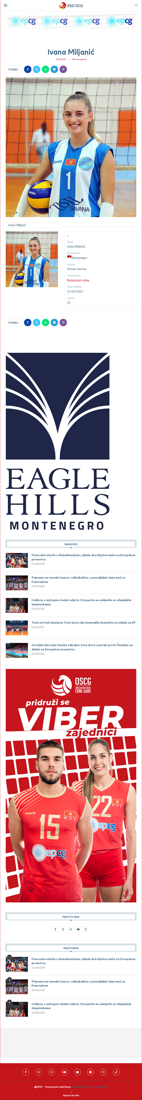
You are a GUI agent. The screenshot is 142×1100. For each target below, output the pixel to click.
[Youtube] (64, 1072)
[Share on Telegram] (54, 69)
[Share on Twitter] (36, 69)
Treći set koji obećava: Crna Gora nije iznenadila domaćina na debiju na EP (84, 622)
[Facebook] (25, 1072)
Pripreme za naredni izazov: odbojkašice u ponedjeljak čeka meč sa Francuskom (78, 579)
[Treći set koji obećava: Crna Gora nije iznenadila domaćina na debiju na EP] (17, 627)
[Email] (77, 1072)
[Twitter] (38, 1072)
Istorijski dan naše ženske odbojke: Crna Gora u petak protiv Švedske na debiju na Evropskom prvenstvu (82, 647)
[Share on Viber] (63, 69)
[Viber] (103, 1072)
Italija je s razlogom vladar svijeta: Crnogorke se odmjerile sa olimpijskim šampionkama (81, 602)
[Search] (136, 5)
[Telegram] (90, 1072)
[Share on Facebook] (27, 69)
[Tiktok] (116, 1072)
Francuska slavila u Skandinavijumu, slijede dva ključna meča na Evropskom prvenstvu (83, 557)
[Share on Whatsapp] (45, 69)
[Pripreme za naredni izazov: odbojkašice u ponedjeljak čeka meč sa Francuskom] (17, 582)
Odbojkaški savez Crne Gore (90, 1086)
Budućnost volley (78, 280)
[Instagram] (51, 1072)
